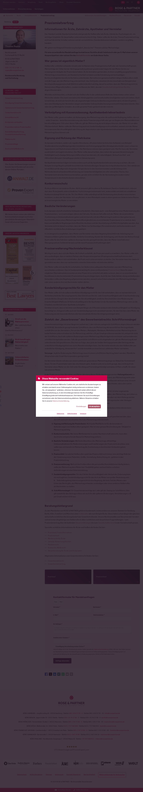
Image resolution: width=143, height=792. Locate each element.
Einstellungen (81, 406)
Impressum (83, 413)
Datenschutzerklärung (61, 401)
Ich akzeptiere (94, 406)
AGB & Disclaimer (72, 413)
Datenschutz (60, 413)
